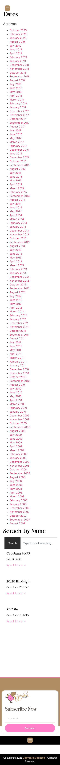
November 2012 (19, 280)
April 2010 (16, 400)
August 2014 (17, 199)
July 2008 (16, 481)
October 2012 (18, 284)
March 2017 (17, 142)
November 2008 (19, 465)
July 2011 (15, 342)
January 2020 (18, 37)
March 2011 (16, 357)
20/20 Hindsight (18, 582)
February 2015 (18, 192)
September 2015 (20, 165)
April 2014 (16, 215)
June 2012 (16, 300)
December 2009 (19, 415)
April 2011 (15, 353)
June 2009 (16, 438)
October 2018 (18, 72)
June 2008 (16, 484)
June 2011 (16, 346)
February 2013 (18, 269)
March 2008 (17, 496)
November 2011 (19, 326)
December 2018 (19, 64)
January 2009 (18, 457)
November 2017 (19, 115)
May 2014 (15, 211)
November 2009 (19, 419)
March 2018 (17, 99)
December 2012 (19, 276)
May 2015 (15, 180)
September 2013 (20, 242)
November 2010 (19, 373)
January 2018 (18, 107)
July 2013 (15, 249)
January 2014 (18, 226)
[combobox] (38, 543)
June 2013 (16, 253)
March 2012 (17, 311)
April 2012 (16, 307)
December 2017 (19, 111)
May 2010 (15, 396)
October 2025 (18, 30)
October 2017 (18, 118)
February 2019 (18, 57)
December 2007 (19, 508)
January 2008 (18, 504)
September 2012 (20, 288)
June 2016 (16, 153)
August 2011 (17, 338)
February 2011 (18, 361)
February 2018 (18, 103)
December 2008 (19, 461)
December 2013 (19, 230)
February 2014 (18, 222)
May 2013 (15, 257)
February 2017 (18, 145)
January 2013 (18, 273)
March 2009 (17, 450)
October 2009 (18, 423)
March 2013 (17, 265)
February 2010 (18, 407)
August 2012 (17, 292)
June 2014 (16, 207)
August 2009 (17, 431)
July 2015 (15, 172)
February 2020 (18, 34)
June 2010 (16, 392)
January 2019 (18, 61)
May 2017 (15, 138)
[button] (7, 8)
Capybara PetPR (18, 554)
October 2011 (18, 330)
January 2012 (18, 319)
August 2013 (17, 246)
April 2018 (16, 95)
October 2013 (18, 238)
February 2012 (18, 315)
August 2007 (17, 523)
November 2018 (19, 68)
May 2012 (15, 303)
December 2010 (19, 369)
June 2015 (16, 176)
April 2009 (16, 446)
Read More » (16, 566)
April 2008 (16, 492)
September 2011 (19, 334)
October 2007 (18, 515)
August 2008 (17, 477)
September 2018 (20, 76)
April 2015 (16, 184)
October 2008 (18, 469)
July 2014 (15, 203)
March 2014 (17, 219)
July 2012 (15, 296)
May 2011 (15, 350)
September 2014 (20, 195)
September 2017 (19, 122)
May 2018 (15, 91)
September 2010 (20, 380)
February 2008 (18, 500)
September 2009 (20, 427)
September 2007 (20, 519)
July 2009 (16, 434)
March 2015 (17, 188)
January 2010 (18, 411)
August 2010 (17, 384)
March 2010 (17, 404)
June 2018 (16, 88)
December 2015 (19, 157)
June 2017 (16, 134)
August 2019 (17, 41)
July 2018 (15, 84)
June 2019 (16, 49)
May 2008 (16, 488)
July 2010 (15, 388)
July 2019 (15, 45)
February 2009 (18, 454)
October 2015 (18, 161)
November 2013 (19, 234)
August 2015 (17, 168)
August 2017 (17, 126)
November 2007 (19, 511)
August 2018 (17, 80)
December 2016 (19, 149)
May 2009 (16, 442)
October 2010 (18, 377)
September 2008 (20, 473)
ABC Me (12, 610)
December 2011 (19, 323)
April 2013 (16, 261)
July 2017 (15, 130)
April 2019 (16, 53)
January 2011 (17, 365)
